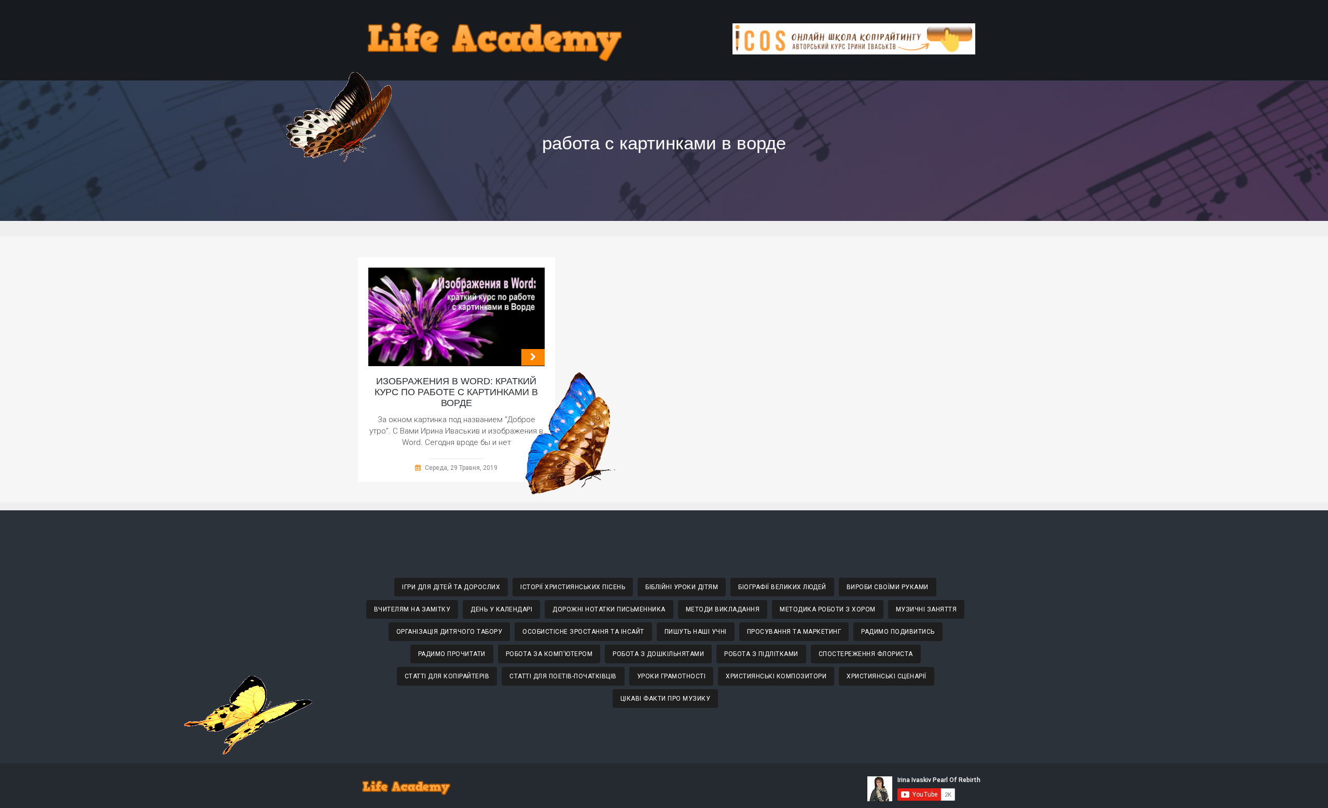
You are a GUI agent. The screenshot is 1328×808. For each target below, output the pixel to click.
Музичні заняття (926, 609)
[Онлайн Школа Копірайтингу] (853, 52)
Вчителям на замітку (412, 609)
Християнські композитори (776, 676)
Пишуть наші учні (696, 631)
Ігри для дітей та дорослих (451, 587)
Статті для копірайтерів (447, 676)
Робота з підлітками (761, 654)
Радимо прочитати (452, 654)
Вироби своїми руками (888, 587)
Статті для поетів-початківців (563, 676)
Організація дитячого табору (449, 631)
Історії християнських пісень (572, 587)
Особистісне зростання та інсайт (583, 631)
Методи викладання (723, 609)
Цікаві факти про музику (665, 698)
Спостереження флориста (866, 654)
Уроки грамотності (671, 676)
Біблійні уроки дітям (681, 587)
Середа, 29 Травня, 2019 (461, 467)
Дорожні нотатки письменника (609, 609)
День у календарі (501, 609)
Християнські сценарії (886, 676)
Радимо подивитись (898, 631)
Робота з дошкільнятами (658, 654)
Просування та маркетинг (794, 631)
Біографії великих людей (782, 587)
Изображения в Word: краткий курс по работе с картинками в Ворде (456, 392)
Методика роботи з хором (828, 609)
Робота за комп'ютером (549, 654)
